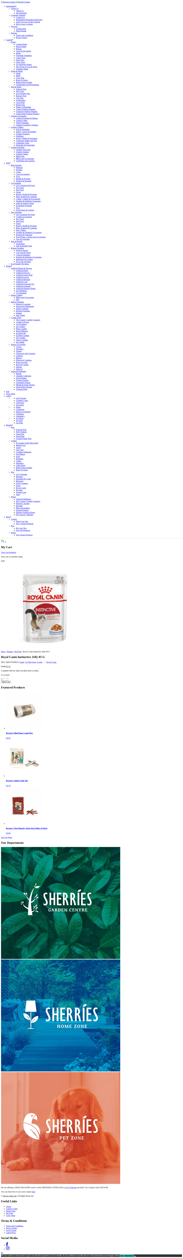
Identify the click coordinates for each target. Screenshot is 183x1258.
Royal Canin (51, 662)
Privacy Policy (11, 1228)
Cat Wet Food (30, 662)
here (33, 1192)
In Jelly (40, 662)
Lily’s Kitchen (71, 1187)
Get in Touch (11, 1230)
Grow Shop (10, 1215)
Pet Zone (9, 1213)
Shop (3, 652)
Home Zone (10, 1211)
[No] (135, 1256)
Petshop (10, 652)
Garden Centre (12, 1209)
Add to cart (6, 682)
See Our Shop (6, 837)
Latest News (11, 1233)
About (8, 1206)
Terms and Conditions (14, 1226)
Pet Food (17, 652)
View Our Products (8, 552)
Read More (129, 1256)
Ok (122, 1256)
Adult (21, 662)
